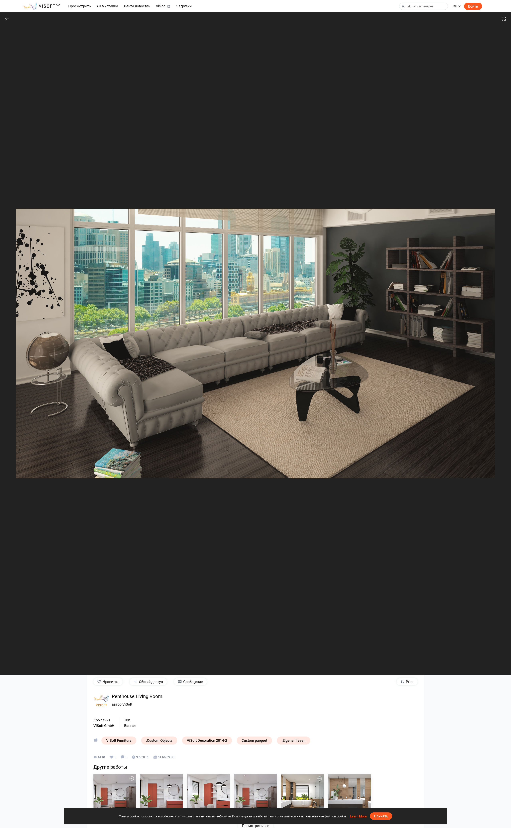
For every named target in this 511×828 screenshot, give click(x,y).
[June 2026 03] (349, 795)
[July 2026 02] (208, 795)
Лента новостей (137, 6)
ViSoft (127, 704)
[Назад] (7, 18)
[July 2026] (114, 795)
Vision (160, 6)
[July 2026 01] (255, 795)
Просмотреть (79, 6)
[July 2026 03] (161, 795)
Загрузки (184, 6)
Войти (473, 6)
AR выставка (107, 6)
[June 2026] (302, 795)
